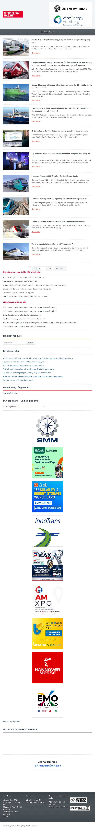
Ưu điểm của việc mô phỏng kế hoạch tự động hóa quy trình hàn (27, 373)
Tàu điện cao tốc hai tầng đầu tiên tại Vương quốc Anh (53, 244)
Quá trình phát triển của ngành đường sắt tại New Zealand (24, 326)
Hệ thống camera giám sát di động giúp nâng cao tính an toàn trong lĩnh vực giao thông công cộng (39, 323)
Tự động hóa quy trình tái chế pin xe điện (18, 380)
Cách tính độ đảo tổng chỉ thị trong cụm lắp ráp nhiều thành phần (27, 289)
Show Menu (49, 32)
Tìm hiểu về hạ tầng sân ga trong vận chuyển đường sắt (24, 319)
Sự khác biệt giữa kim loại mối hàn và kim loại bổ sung (23, 277)
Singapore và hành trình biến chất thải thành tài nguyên (23, 362)
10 (50, 269)
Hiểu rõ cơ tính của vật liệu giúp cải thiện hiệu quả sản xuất (25, 296)
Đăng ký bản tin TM (33, 800)
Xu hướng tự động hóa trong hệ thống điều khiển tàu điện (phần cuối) (59, 199)
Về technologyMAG (10, 800)
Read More (36, 53)
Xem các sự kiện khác (11, 722)
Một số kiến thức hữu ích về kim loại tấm (18, 293)
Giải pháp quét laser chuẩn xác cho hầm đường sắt (22, 315)
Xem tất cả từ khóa (10, 393)
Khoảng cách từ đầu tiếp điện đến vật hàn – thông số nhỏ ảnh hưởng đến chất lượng (34, 285)
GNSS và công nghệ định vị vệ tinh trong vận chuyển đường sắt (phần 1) (30, 311)
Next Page (60, 269)
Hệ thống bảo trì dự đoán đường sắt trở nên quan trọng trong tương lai (60, 131)
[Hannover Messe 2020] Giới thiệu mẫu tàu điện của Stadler (55, 176)
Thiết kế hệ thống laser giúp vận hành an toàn (20, 281)
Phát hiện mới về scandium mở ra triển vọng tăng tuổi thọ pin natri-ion (29, 369)
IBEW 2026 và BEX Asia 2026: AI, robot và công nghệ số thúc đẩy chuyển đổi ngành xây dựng (38, 358)
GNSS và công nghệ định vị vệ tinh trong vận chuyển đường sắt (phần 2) (30, 307)
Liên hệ (5, 816)
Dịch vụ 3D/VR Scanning (35, 802)
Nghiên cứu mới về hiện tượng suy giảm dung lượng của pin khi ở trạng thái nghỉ (33, 376)
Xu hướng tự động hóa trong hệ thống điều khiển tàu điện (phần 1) (58, 221)
